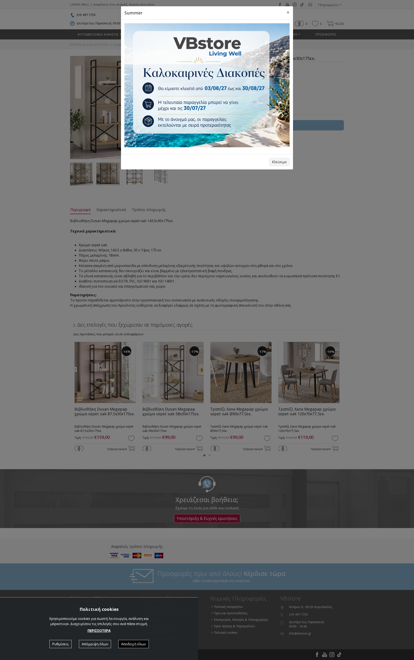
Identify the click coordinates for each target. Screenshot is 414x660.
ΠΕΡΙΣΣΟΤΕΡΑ (99, 630)
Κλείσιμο (279, 162)
